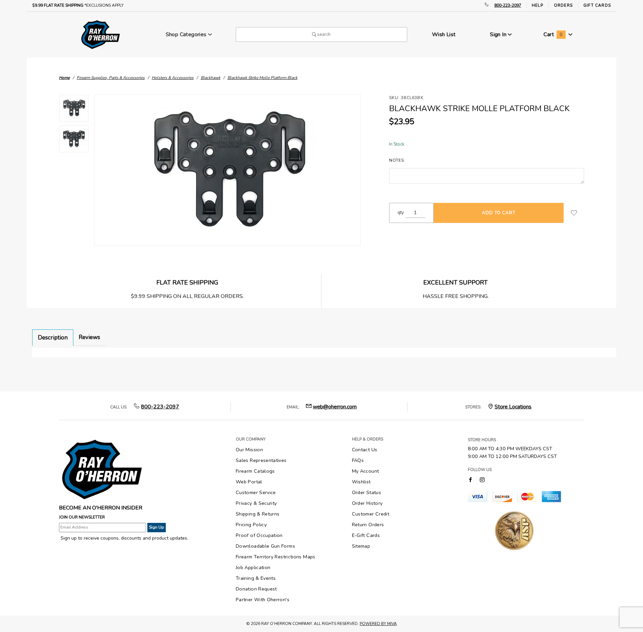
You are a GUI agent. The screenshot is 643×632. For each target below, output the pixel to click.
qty (401, 213)
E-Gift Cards (366, 535)
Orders (563, 5)
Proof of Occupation (259, 535)
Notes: (397, 160)
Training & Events (256, 578)
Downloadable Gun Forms (265, 546)
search (323, 34)
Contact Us (364, 449)
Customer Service (256, 492)
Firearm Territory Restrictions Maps (275, 556)
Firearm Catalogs (255, 471)
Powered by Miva (378, 623)
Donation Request (256, 588)
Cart (553, 34)
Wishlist (361, 481)
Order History (367, 503)
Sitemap (361, 546)
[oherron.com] (100, 34)
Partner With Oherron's (262, 599)
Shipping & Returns (257, 513)
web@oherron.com (335, 406)
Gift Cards (597, 5)
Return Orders (368, 524)
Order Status (366, 492)
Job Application (253, 567)
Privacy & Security (256, 503)
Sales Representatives (261, 460)
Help (537, 5)
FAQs (358, 460)
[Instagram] (482, 479)
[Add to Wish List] (574, 213)
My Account (365, 471)
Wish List (444, 34)
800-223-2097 (507, 5)
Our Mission (249, 449)
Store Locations (513, 406)
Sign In (499, 34)
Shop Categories (187, 34)
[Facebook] (470, 479)
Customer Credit (370, 513)
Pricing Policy (251, 524)
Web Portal (249, 481)
